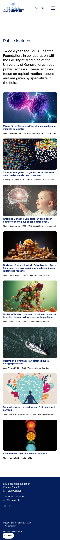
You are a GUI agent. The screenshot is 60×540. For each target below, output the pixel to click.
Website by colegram (12, 531)
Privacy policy (10, 526)
